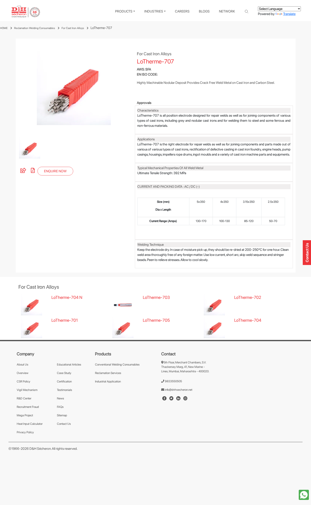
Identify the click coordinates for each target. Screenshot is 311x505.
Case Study (64, 373)
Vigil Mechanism (27, 390)
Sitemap (62, 415)
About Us (22, 364)
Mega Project (25, 415)
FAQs (60, 406)
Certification (64, 381)
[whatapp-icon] (304, 495)
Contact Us (64, 423)
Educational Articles (69, 364)
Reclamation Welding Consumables (34, 28)
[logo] (25, 11)
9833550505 (173, 381)
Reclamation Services (108, 373)
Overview (22, 373)
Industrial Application (108, 381)
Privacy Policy (25, 432)
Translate (289, 14)
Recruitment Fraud (28, 406)
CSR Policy (23, 381)
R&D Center (24, 398)
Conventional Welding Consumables (117, 364)
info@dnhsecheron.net (178, 389)
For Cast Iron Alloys (73, 28)
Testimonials (64, 390)
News (60, 398)
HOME (4, 28)
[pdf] (33, 171)
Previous (12, 88)
